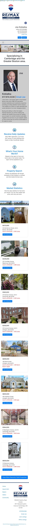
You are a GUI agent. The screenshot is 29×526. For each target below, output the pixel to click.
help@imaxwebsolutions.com (14, 525)
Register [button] (24, 37)
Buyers (4, 492)
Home (4, 486)
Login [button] (19, 37)
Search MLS (6, 489)
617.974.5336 (22, 511)
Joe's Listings (22, 517)
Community (6, 497)
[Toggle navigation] (3, 42)
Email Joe (24, 34)
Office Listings (22, 519)
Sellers (4, 494)
